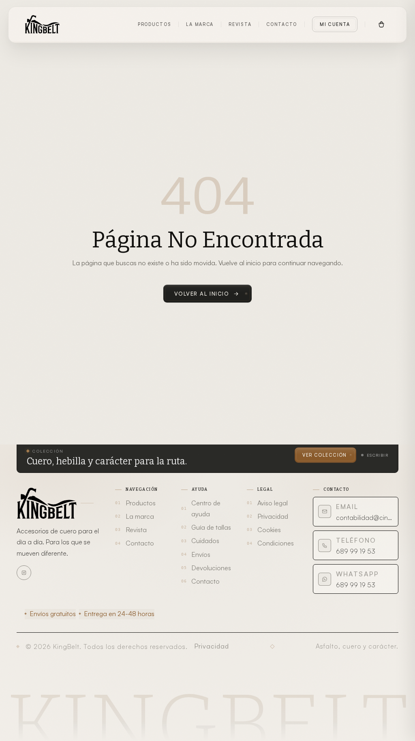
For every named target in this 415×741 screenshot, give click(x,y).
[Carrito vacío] (381, 24)
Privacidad (211, 646)
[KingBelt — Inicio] (42, 24)
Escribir (377, 455)
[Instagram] (24, 572)
